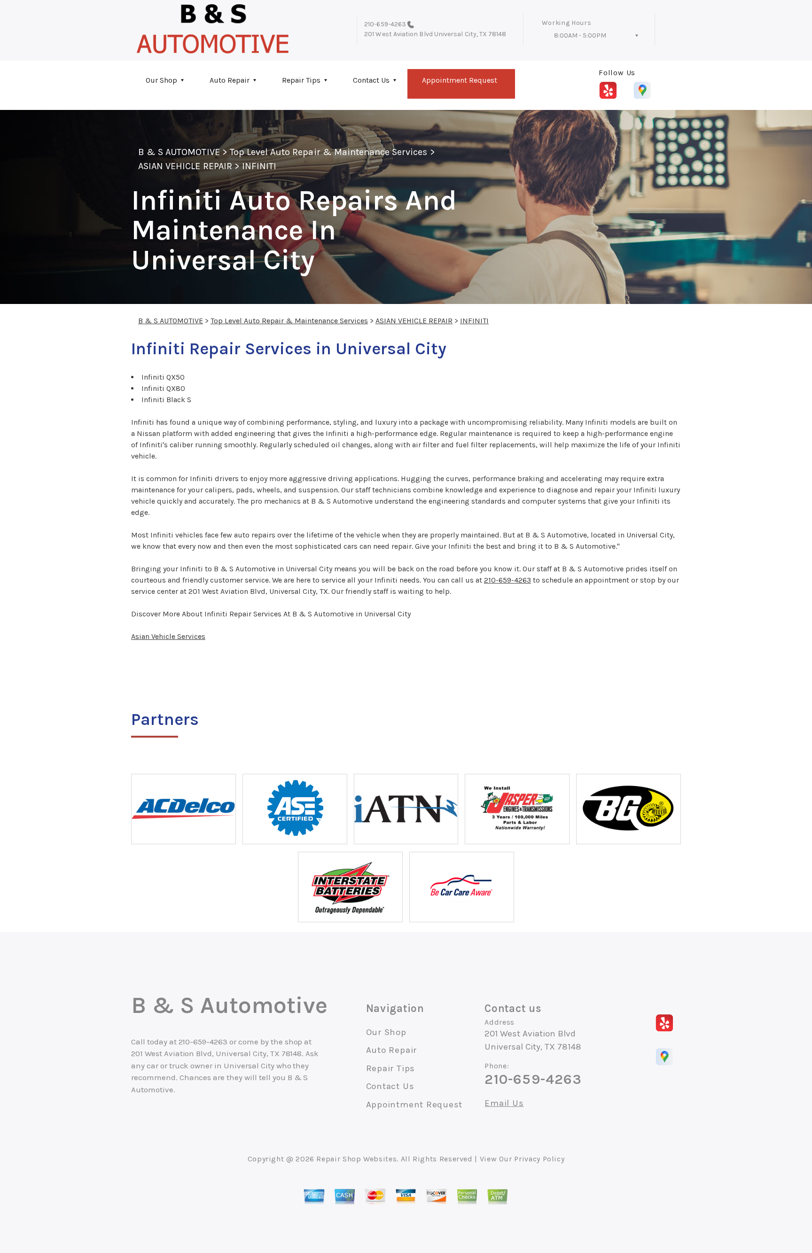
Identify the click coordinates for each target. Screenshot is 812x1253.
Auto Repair (230, 80)
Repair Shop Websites (356, 1158)
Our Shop (161, 80)
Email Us (503, 1103)
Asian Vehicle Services (168, 636)
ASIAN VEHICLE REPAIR (185, 166)
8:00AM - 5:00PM (580, 35)
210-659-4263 (385, 24)
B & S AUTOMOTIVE (179, 152)
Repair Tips (301, 80)
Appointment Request (459, 80)
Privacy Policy (539, 1158)
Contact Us (371, 80)
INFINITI (259, 166)
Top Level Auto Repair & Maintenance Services (329, 152)
